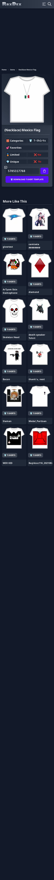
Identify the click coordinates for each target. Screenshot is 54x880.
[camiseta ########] (40, 228)
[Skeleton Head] (14, 319)
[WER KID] (14, 446)
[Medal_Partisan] (40, 404)
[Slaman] (14, 404)
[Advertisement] (27, 37)
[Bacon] (14, 362)
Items (12, 70)
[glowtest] (14, 228)
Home (4, 70)
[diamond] (40, 273)
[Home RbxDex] (14, 4)
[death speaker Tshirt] (40, 319)
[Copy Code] (44, 171)
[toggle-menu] (44, 4)
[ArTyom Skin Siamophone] (14, 273)
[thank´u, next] (40, 362)
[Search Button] (49, 4)
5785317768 (16, 171)
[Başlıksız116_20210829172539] (40, 446)
